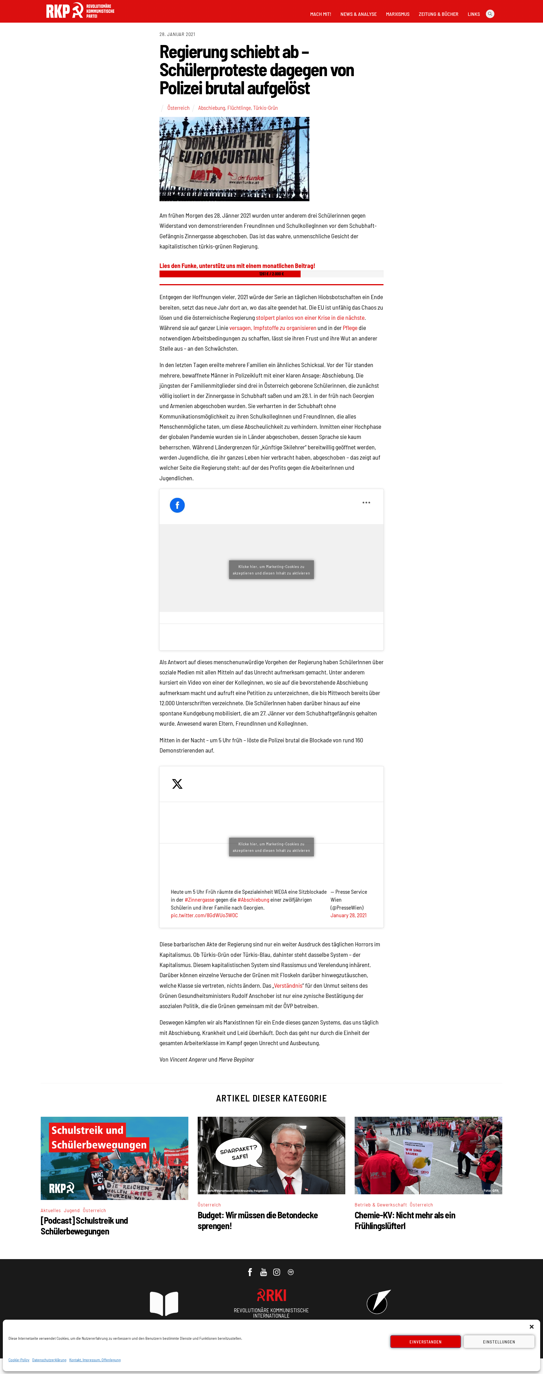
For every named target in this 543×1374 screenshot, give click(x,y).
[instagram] (278, 1269)
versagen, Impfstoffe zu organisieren (272, 327)
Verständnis (288, 985)
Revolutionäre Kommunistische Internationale (271, 1313)
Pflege (350, 327)
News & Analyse (359, 14)
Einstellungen (499, 1341)
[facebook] (250, 1269)
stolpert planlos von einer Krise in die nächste (310, 317)
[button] (532, 1327)
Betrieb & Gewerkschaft (381, 1204)
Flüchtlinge (239, 107)
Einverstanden (426, 1341)
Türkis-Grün (265, 107)
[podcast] (291, 1269)
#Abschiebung (253, 899)
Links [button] (474, 14)
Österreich (178, 107)
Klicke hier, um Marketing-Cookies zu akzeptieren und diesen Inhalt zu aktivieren (271, 569)
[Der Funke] (80, 19)
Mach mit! (320, 14)
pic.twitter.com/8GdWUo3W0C (204, 915)
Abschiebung (211, 107)
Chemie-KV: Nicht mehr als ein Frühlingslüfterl (405, 1220)
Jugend (72, 1210)
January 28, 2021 (349, 915)
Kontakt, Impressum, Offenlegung (95, 1359)
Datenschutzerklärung (49, 1359)
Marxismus (398, 14)
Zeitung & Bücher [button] (438, 14)
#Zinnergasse (199, 899)
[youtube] (264, 1269)
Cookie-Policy (18, 1359)
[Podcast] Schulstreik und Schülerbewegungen (84, 1225)
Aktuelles (51, 1210)
